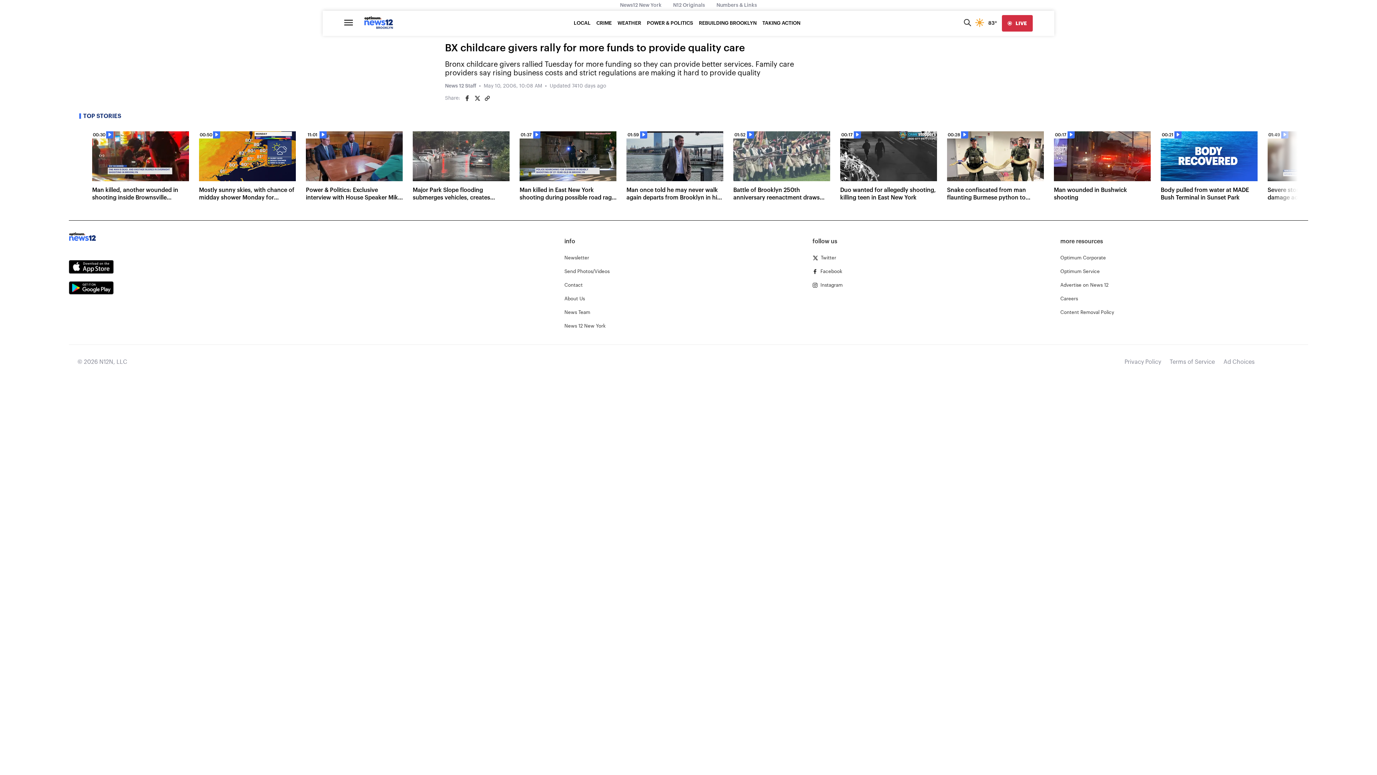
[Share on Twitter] (477, 98)
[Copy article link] (487, 98)
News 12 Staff (460, 86)
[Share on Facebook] (467, 98)
